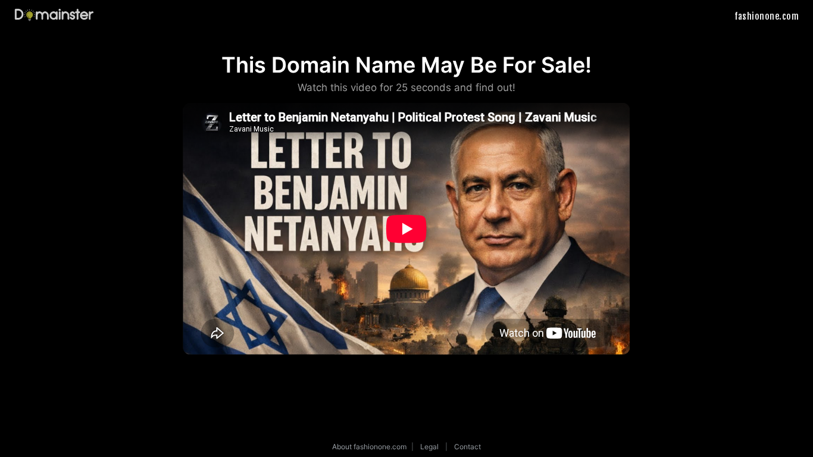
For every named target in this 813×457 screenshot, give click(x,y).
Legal (429, 446)
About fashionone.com (369, 446)
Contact (467, 446)
